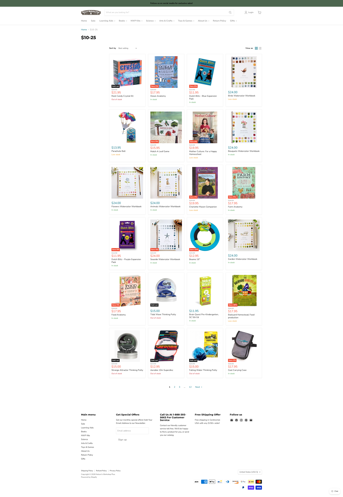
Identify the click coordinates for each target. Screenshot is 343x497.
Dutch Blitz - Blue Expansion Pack (203, 97)
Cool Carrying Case (237, 370)
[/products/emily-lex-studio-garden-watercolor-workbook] (244, 235)
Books (122, 20)
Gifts (232, 20)
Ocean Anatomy (158, 96)
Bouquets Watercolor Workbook (244, 151)
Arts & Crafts (166, 20)
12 (190, 387)
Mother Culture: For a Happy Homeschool (203, 153)
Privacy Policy (115, 471)
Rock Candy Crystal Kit (122, 96)
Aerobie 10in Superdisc (161, 370)
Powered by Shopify (89, 477)
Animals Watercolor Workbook (165, 206)
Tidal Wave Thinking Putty (163, 314)
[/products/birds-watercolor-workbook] (244, 72)
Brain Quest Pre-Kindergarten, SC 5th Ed (204, 316)
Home (84, 20)
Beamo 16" (194, 259)
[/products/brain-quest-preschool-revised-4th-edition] (205, 291)
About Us (203, 20)
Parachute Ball (118, 151)
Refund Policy (101, 471)
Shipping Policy (87, 471)
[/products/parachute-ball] (127, 127)
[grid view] (256, 48)
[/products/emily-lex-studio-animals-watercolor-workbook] (166, 183)
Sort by (112, 48)
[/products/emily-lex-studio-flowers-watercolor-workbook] (127, 183)
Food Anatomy (118, 314)
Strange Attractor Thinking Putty (127, 370)
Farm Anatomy (235, 206)
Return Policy (219, 20)
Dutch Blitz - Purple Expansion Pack (126, 261)
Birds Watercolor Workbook (241, 95)
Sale (93, 20)
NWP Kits (136, 20)
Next (197, 387)
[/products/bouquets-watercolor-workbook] (244, 127)
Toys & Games (185, 20)
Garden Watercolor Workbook (242, 259)
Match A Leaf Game (159, 151)
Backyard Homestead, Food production (241, 316)
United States (248, 472)
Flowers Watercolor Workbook (126, 206)
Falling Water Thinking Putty (203, 370)
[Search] (230, 12)
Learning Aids (106, 20)
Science (150, 20)
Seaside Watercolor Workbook (165, 259)
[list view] (260, 48)
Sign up (122, 439)
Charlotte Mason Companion (203, 206)
